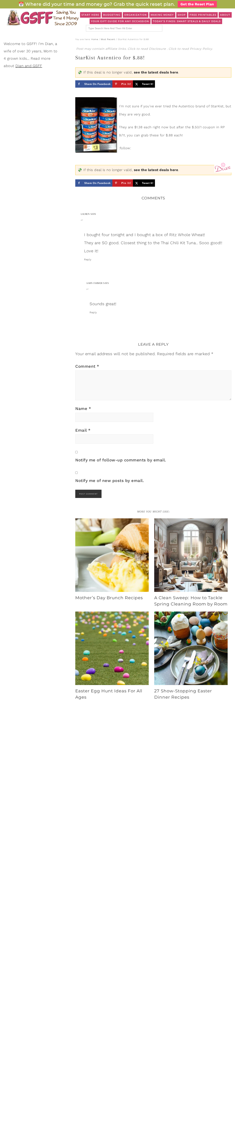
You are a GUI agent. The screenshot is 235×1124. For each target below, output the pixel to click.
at (82, 220)
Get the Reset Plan (197, 4)
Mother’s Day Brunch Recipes (109, 597)
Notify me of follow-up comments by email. (120, 460)
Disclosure (158, 49)
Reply (87, 259)
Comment (87, 366)
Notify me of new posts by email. (109, 480)
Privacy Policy (201, 49)
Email (83, 430)
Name (83, 408)
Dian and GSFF (28, 66)
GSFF (42, 17)
